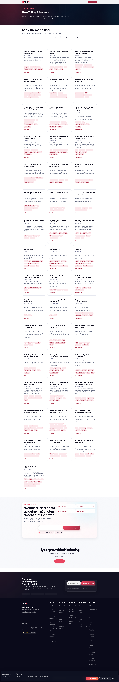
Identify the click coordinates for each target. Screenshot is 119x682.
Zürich (90, 617)
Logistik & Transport (71, 614)
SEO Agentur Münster (91, 641)
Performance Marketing (35, 92)
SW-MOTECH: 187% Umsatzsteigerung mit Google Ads (59, 383)
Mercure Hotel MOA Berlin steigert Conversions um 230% (34, 411)
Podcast (81, 614)
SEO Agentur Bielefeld (91, 637)
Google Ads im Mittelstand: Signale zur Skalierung (33, 80)
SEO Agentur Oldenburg (91, 645)
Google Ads (27, 92)
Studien (80, 607)
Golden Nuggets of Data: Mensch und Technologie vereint (33, 355)
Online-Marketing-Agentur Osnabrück (93, 606)
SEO (31, 67)
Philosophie (61, 610)
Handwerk (71, 609)
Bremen (90, 619)
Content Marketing (53, 618)
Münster (91, 613)
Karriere (61, 628)
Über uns (61, 607)
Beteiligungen (62, 626)
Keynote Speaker (52, 641)
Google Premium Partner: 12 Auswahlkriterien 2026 (59, 248)
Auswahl (114, 678)
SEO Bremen (91, 658)
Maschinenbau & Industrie (72, 606)
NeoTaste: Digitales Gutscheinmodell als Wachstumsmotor (84, 383)
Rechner (81, 612)
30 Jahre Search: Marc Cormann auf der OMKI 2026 (58, 276)
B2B (86, 92)
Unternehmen (64, 2)
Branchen (49, 2)
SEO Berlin (91, 647)
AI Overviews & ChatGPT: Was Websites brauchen (32, 137)
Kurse (80, 619)
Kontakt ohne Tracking (14, 678)
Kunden (75, 2)
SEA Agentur (51, 613)
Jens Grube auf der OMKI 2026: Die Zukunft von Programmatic (34, 276)
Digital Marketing (58, 182)
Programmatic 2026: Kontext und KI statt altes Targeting (33, 108)
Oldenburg (91, 626)
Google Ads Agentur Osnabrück (93, 633)
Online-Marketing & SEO (53, 606)
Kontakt (60, 633)
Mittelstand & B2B (72, 617)
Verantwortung (62, 612)
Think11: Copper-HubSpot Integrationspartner (57, 326)
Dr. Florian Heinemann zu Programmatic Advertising (32, 441)
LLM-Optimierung (52, 616)
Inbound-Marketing (53, 628)
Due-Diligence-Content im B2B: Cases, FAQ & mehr (58, 137)
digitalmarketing (28, 370)
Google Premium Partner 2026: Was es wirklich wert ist (58, 108)
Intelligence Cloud (82, 624)
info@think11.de (26, 619)
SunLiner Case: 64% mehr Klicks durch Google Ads (33, 383)
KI (50, 92)
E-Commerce (72, 623)
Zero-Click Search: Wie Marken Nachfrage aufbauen (84, 52)
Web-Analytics (52, 634)
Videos (80, 617)
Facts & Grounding (83, 626)
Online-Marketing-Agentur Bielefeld (93, 610)
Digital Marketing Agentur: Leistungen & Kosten (33, 165)
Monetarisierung (52, 638)
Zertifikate (61, 624)
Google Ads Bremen (93, 660)
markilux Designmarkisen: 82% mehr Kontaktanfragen (58, 411)
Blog (80, 605)
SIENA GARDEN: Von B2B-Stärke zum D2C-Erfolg (84, 326)
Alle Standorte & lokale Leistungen (92, 664)
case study (57, 67)
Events (71, 2)
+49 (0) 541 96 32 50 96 (76, 534)
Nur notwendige (105, 678)
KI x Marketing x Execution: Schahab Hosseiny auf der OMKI (84, 276)
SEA (29, 398)
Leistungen (42, 2)
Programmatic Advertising (52, 625)
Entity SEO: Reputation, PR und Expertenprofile (33, 52)
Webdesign (51, 636)
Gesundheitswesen (73, 611)
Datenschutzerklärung (55, 534)
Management (62, 605)
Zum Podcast (59, 561)
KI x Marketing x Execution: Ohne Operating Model (58, 80)
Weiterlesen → (27, 72)
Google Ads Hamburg (91, 655)
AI (50, 235)
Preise (80, 621)
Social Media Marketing (52, 621)
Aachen (90, 622)
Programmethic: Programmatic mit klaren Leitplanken (84, 300)
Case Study (78, 370)
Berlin (90, 615)
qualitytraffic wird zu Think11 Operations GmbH (57, 441)
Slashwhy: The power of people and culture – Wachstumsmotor (58, 355)
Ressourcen (56, 2)
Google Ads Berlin (92, 650)
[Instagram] (26, 624)
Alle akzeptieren (92, 678)
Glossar (80, 610)
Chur (90, 624)
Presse (60, 630)
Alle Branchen (72, 626)
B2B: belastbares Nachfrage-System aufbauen (32, 193)
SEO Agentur (52, 609)
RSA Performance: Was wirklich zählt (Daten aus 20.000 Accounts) (84, 108)
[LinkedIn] (23, 624)
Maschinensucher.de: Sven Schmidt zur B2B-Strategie (83, 411)
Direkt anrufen (5, 678)
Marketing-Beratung (51, 631)
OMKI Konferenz (62, 617)
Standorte (61, 614)
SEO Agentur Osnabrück (91, 630)
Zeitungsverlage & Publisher (73, 620)
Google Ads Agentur (53, 611)
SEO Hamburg (92, 652)
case (56, 395)
